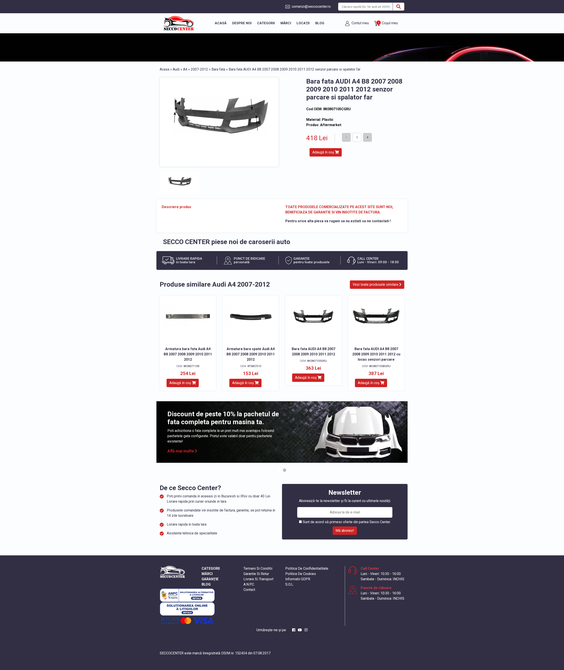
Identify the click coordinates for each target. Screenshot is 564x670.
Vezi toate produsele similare (376, 284)
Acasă (220, 23)
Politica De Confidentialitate (306, 568)
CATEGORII (211, 568)
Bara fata (218, 69)
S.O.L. (289, 584)
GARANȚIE (210, 579)
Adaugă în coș (323, 152)
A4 (185, 69)
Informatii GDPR (297, 579)
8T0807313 (254, 366)
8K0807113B (191, 366)
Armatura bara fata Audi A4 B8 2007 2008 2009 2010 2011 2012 (188, 354)
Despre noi (242, 23)
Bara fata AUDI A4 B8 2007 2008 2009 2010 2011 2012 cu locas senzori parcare (376, 354)
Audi (176, 69)
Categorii (266, 23)
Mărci (285, 23)
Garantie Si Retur (256, 574)
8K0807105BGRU (380, 366)
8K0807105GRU (317, 360)
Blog (319, 23)
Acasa (164, 69)
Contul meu (360, 23)
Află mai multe (181, 451)
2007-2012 (199, 69)
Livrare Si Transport (258, 579)
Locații (303, 23)
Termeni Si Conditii (257, 568)
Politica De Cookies (300, 574)
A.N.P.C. (249, 584)
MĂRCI (207, 574)
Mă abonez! (345, 530)
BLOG (206, 584)
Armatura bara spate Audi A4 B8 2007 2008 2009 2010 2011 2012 (250, 354)
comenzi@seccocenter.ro (311, 6)
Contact (249, 590)
